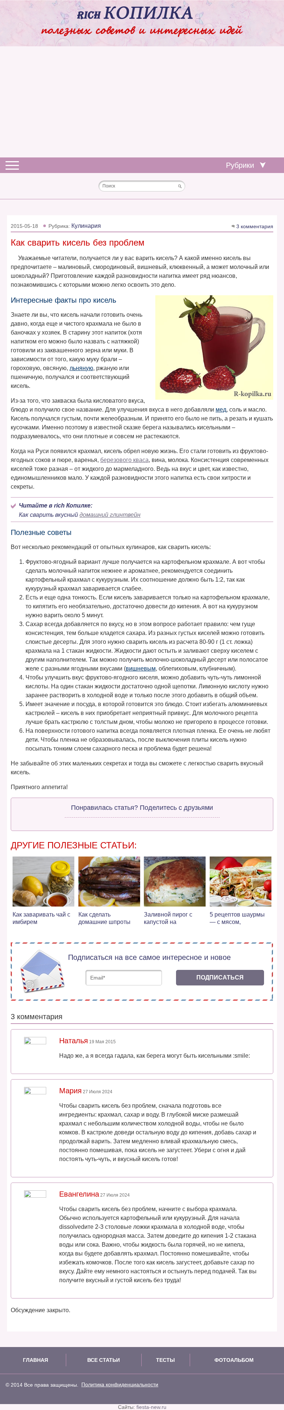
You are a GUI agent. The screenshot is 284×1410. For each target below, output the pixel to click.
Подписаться (220, 977)
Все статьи (103, 1360)
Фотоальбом (234, 1360)
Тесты (165, 1360)
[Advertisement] (142, 102)
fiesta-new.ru (151, 1407)
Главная (35, 1360)
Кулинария (86, 226)
